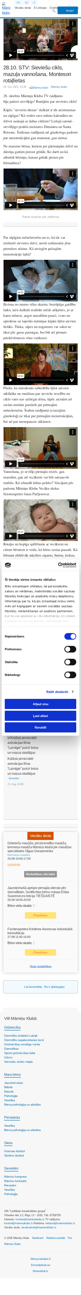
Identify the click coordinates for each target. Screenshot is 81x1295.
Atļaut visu (40, 704)
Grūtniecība (12, 1027)
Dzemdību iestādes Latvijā (20, 1035)
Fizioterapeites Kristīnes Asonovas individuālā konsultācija (39, 931)
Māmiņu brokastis (15, 1181)
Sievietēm (11, 1168)
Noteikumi (38, 1238)
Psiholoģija (11, 1095)
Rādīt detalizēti (57, 691)
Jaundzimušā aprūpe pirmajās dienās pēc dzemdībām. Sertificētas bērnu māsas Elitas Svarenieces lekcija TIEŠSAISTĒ (38, 891)
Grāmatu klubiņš (14, 1151)
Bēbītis (8, 1087)
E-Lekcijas (40, 7)
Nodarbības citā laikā (40, 874)
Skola (8, 1143)
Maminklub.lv (40, 1271)
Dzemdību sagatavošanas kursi (24, 1040)
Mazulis (9, 1091)
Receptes (10, 1185)
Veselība (9, 1100)
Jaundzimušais (13, 1082)
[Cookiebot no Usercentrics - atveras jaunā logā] (58, 565)
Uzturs (8, 1057)
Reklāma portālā (55, 1238)
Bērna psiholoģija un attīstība (22, 1104)
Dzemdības (11, 1048)
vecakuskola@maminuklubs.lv (38, 1227)
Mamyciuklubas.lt (41, 1258)
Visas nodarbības (41, 966)
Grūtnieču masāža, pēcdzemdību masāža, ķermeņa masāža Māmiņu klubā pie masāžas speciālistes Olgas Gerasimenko (39, 847)
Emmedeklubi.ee (40, 1265)
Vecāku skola (23, 7)
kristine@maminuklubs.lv (30, 1219)
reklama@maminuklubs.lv (60, 1223)
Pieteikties (40, 915)
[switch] (70, 649)
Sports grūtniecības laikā (19, 1053)
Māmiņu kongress (15, 1176)
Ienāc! (69, 10)
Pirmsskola (12, 1117)
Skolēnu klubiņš (14, 1155)
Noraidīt (40, 727)
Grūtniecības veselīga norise (22, 1044)
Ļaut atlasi (40, 715)
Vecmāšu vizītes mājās (18, 1061)
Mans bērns (12, 1074)
